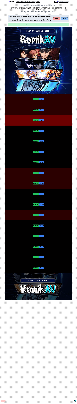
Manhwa (22, 1)
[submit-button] (67, 1)
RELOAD (42, 99)
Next (64, 18)
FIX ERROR (35, 99)
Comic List (28, 1)
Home (18, 1)
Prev (57, 18)
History (38, 1)
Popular (33, 1)
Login (56, 1)
